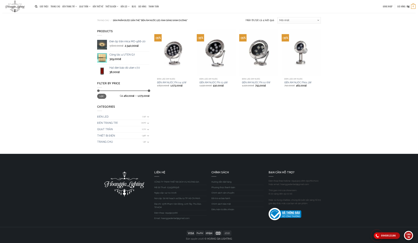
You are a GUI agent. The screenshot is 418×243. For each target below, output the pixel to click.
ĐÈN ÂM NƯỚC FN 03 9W (214, 82)
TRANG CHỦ (55, 6)
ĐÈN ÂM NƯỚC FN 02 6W (256, 82)
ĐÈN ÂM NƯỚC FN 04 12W (171, 82)
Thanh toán (154, 6)
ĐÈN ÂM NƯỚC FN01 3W (298, 82)
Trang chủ (103, 20)
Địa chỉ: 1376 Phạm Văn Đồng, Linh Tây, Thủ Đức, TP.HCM (178, 206)
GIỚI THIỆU (44, 6)
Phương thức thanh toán (223, 187)
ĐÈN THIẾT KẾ (98, 6)
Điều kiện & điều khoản (222, 209)
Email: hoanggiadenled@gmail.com (172, 218)
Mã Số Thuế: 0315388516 (166, 187)
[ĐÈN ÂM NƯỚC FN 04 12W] (173, 52)
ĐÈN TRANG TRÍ (68, 6)
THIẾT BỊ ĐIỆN (110, 6)
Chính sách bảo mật (221, 204)
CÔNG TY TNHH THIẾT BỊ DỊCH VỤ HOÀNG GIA (176, 182)
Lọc (102, 96)
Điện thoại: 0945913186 (166, 213)
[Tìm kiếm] (36, 6)
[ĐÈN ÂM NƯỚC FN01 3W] (301, 52)
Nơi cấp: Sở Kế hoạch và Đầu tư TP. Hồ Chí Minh (177, 198)
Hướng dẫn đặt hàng (221, 182)
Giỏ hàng (142, 6)
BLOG (134, 6)
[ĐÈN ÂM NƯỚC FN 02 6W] (258, 52)
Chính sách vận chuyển (222, 193)
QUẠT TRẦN (83, 6)
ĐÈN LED (124, 6)
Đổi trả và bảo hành (220, 198)
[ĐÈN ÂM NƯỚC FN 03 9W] (216, 52)
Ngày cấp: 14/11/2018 (165, 193)
